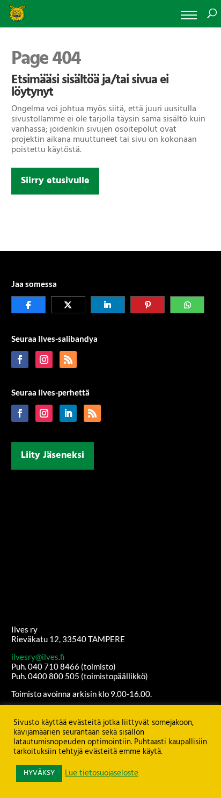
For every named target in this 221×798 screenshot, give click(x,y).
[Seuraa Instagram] (44, 359)
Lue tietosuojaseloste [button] (101, 774)
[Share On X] (68, 305)
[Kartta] (110, 545)
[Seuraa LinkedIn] (68, 413)
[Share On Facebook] (28, 305)
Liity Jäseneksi (52, 455)
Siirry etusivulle (55, 181)
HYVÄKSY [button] (39, 773)
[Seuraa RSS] (68, 359)
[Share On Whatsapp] (187, 305)
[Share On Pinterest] (147, 305)
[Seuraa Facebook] (19, 359)
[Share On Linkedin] (107, 305)
